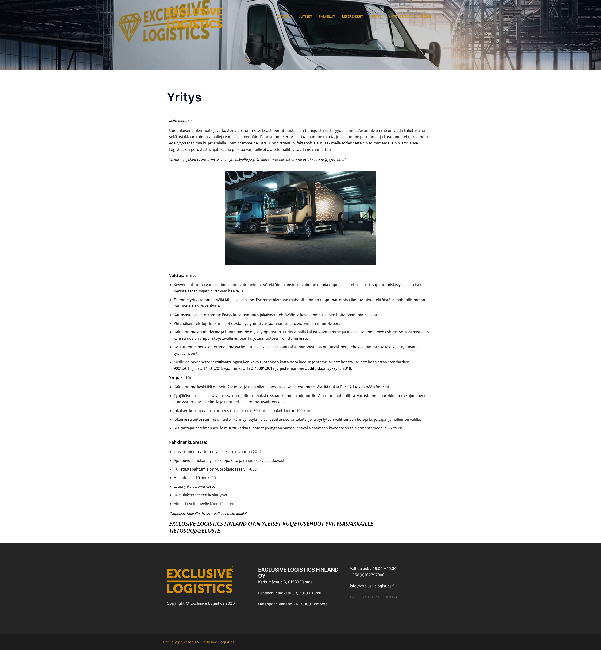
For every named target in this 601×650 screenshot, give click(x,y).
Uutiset (305, 16)
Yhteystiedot (400, 16)
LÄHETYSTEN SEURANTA (373, 597)
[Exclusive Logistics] (196, 16)
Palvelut (327, 16)
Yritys (376, 16)
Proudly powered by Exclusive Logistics (198, 642)
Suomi (425, 16)
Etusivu (285, 16)
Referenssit (352, 16)
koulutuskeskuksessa (259, 347)
